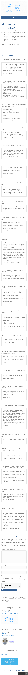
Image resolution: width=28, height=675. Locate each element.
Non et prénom (5, 565)
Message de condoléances (8, 549)
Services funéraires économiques (9, 656)
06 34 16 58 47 (5, 654)
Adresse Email (5, 570)
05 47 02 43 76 (5, 634)
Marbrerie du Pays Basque (7, 635)
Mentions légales (8, 672)
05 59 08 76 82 (5, 612)
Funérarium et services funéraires (9, 613)
